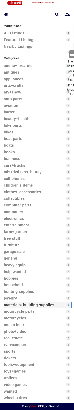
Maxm (33, 406)
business (12, 159)
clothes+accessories (22, 192)
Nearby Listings (18, 46)
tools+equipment (19, 364)
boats (9, 145)
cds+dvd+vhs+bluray (23, 172)
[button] (57, 14)
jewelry (10, 298)
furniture (12, 245)
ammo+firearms (18, 65)
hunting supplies (19, 291)
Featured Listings (19, 40)
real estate (13, 338)
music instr (14, 325)
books (9, 152)
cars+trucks (14, 165)
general (10, 258)
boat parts (13, 138)
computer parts (17, 205)
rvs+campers (15, 345)
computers (13, 212)
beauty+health (16, 119)
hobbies (11, 278)
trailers (10, 378)
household (13, 285)
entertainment (16, 225)
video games (15, 384)
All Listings (14, 33)
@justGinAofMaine (46, 3)
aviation (11, 105)
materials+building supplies (29, 305)
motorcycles (15, 318)
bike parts (13, 125)
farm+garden (15, 232)
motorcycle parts (19, 311)
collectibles (14, 198)
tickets (10, 358)
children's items (18, 185)
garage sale (14, 251)
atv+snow (12, 92)
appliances (13, 79)
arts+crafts (14, 85)
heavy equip (15, 265)
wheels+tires (15, 398)
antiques (11, 72)
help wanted (15, 272)
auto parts (13, 99)
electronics (14, 218)
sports (9, 351)
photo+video (15, 331)
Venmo (34, 3)
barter (9, 112)
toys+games (15, 371)
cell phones (14, 178)
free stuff (12, 238)
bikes (8, 132)
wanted (10, 391)
